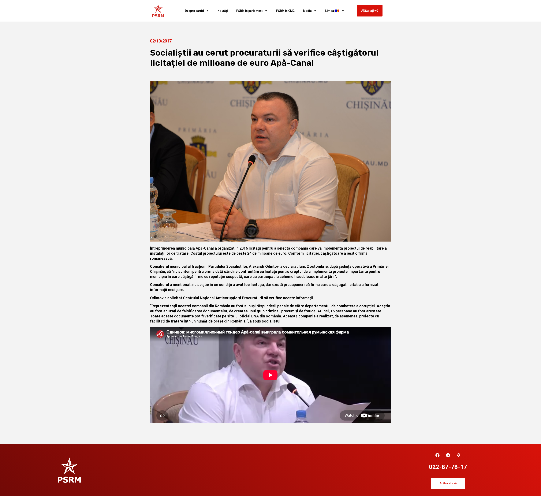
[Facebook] (437, 455)
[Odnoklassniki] (458, 455)
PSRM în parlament (249, 10)
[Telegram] (448, 455)
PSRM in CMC (285, 10)
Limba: (330, 10)
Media (307, 10)
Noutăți (222, 10)
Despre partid (194, 10)
